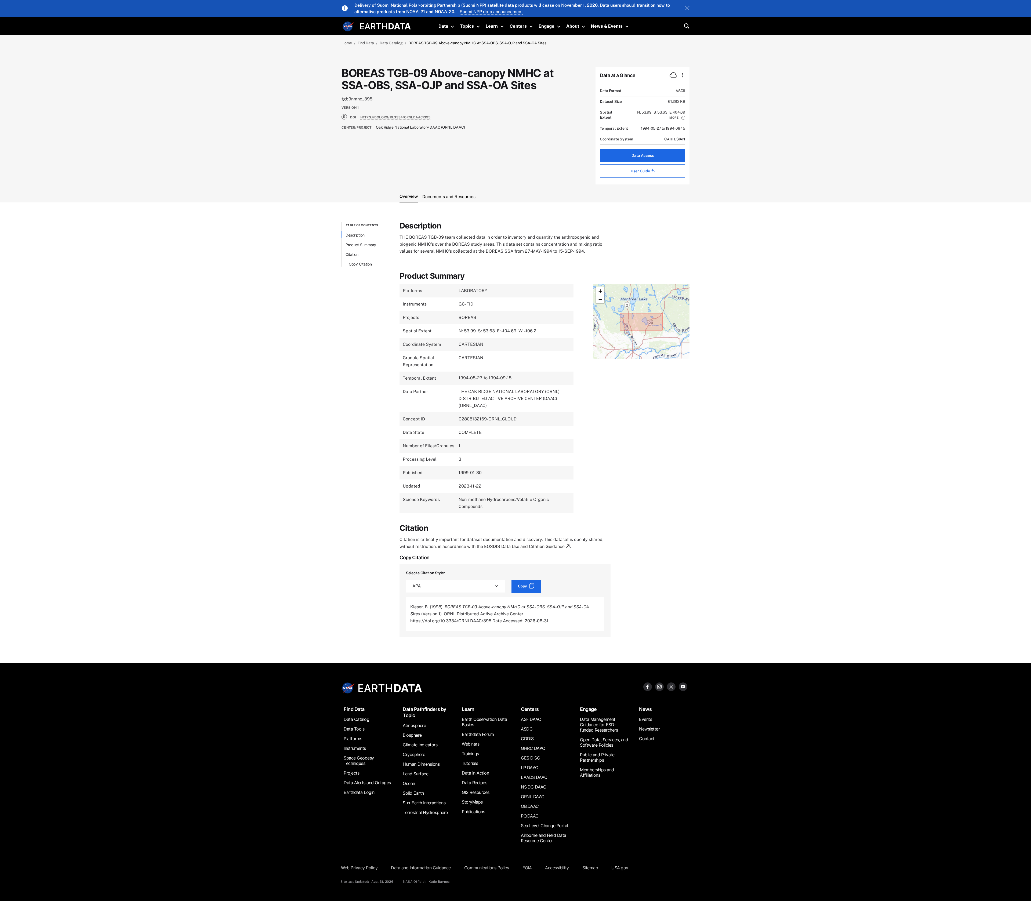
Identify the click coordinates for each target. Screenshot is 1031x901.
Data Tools (354, 729)
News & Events (607, 26)
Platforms (353, 738)
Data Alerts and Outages (367, 782)
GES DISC (530, 758)
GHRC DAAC (533, 748)
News (645, 709)
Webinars (470, 744)
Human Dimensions (421, 764)
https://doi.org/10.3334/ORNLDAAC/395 (395, 117)
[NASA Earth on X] (671, 686)
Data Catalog (391, 43)
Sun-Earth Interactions (424, 802)
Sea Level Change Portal (544, 825)
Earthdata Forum (478, 734)
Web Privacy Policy (359, 867)
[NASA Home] (348, 26)
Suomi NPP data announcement (491, 11)
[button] (677, 117)
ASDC (526, 729)
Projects (351, 773)
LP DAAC (529, 767)
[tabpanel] (515, 429)
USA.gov (619, 867)
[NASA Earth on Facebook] (647, 686)
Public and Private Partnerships (597, 757)
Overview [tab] (409, 196)
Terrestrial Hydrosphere (425, 812)
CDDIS (527, 738)
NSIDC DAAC (533, 787)
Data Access (642, 155)
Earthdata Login (359, 792)
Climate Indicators (420, 744)
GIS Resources (475, 792)
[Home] (385, 25)
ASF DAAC (531, 719)
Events (645, 719)
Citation (352, 254)
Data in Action (475, 773)
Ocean (409, 783)
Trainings (470, 753)
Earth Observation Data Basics (484, 722)
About (572, 26)
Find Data (366, 43)
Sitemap (590, 867)
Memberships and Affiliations (597, 772)
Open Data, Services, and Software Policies (604, 742)
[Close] (687, 8)
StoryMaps (472, 802)
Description (355, 235)
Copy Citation (360, 264)
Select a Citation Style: (425, 573)
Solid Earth (413, 793)
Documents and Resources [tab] (448, 196)
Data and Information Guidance (421, 867)
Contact (647, 738)
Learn (492, 26)
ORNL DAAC (532, 796)
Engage (546, 26)
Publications (473, 811)
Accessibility (557, 867)
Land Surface (415, 773)
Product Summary (361, 244)
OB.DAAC (530, 806)
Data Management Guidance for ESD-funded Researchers (599, 725)
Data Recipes (474, 782)
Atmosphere (414, 725)
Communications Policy (486, 867)
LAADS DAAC (534, 777)
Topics (467, 26)
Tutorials (470, 763)
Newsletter (649, 729)
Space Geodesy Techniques (359, 760)
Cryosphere (414, 754)
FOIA (527, 867)
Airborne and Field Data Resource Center (543, 838)
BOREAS (467, 317)
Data (443, 26)
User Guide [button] (641, 171)
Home (347, 43)
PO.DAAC (530, 816)
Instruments (355, 748)
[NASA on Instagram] (659, 686)
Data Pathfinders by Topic (424, 712)
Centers (518, 26)
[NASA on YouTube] (683, 686)
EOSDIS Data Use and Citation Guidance (524, 546)
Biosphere (412, 735)
